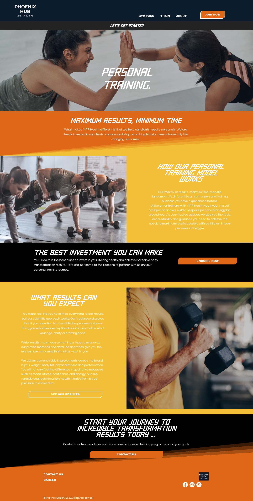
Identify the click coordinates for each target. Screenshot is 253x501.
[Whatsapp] (199, 484)
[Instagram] (192, 484)
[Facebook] (185, 484)
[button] (165, 14)
